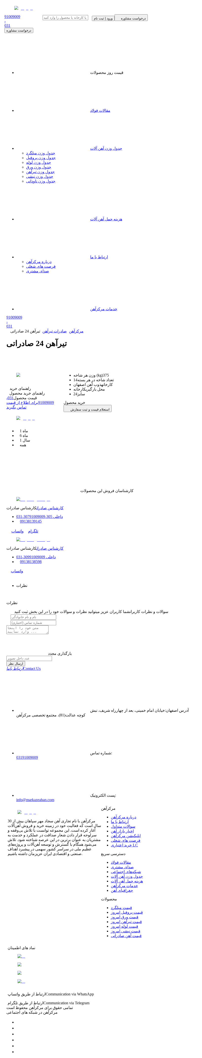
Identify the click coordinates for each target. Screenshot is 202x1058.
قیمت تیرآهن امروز (126, 922)
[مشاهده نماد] (101, 956)
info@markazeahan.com (35, 800)
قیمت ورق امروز (124, 917)
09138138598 (31, 562)
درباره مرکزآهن (38, 262)
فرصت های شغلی (41, 266)
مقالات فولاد (100, 110)
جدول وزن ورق (38, 167)
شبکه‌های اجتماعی (126, 872)
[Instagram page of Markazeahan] (18, 1040)
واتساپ (17, 531)
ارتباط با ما (99, 257)
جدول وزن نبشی (39, 176)
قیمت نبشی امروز (125, 931)
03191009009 (27, 757)
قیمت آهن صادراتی (126, 936)
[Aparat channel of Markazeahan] (18, 1052)
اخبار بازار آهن (122, 831)
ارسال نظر (15, 663)
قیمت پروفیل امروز (127, 912)
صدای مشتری (37, 271)
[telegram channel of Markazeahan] (18, 1028)
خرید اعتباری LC (124, 845)
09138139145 (31, 521)
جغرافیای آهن (122, 890)
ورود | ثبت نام (103, 18)
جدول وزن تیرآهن (40, 172)
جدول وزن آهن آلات (106, 148)
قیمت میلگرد (121, 908)
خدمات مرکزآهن (103, 309)
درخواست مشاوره (18, 30)
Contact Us (23, 668)
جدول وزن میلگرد (40, 153)
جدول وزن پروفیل (41, 158)
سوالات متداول (123, 826)
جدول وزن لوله (38, 162)
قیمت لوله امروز (124, 926)
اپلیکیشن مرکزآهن (126, 836)
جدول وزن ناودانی (40, 181)
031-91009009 (30, 402)
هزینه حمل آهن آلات (106, 219)
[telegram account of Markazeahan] (18, 1022)
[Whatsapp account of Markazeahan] (18, 1034)
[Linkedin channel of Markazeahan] (18, 1046)
